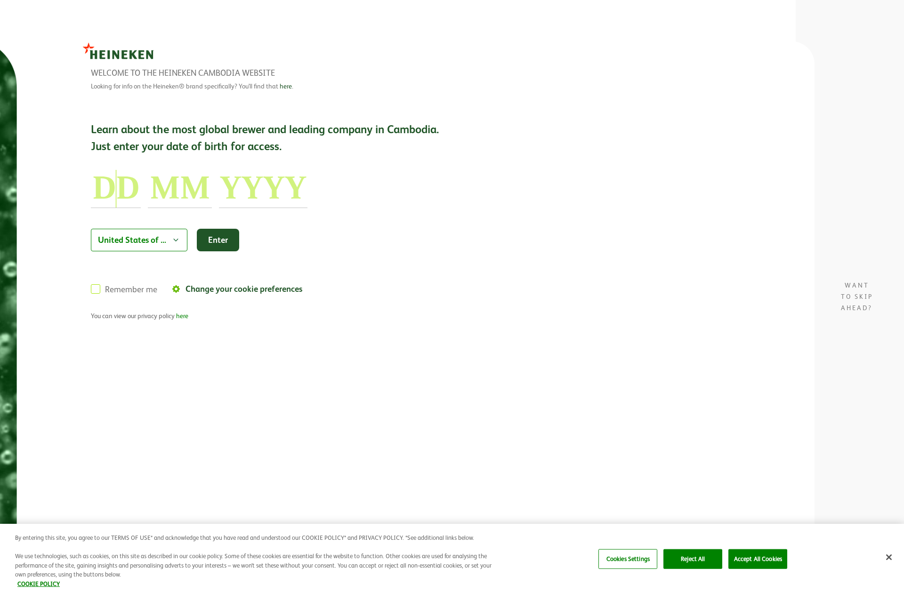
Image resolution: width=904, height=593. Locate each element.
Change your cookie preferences (244, 289)
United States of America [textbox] (133, 240)
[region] (452, 558)
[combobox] (139, 240)
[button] (889, 557)
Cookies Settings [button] (628, 558)
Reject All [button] (693, 558)
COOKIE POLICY (38, 583)
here (286, 86)
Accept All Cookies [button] (758, 558)
